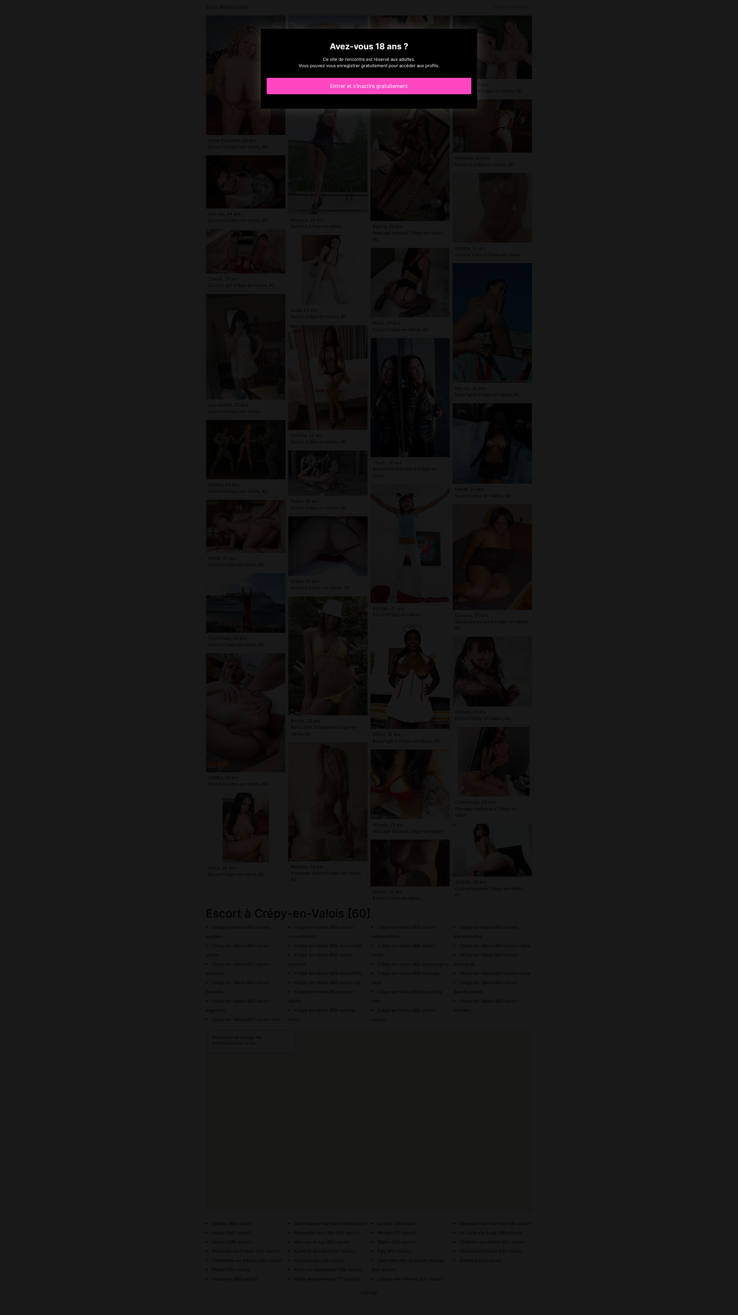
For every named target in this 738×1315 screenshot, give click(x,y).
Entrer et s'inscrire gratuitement (369, 86)
